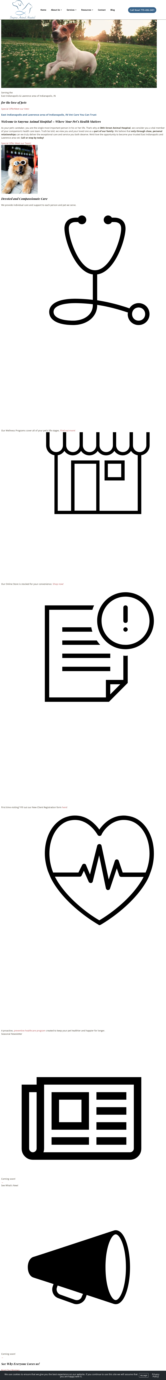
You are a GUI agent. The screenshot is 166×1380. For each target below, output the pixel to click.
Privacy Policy (155, 1375)
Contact (102, 10)
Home (43, 10)
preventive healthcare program (29, 1030)
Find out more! (67, 430)
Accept (143, 1375)
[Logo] (22, 9)
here (64, 807)
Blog (112, 10)
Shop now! (58, 583)
